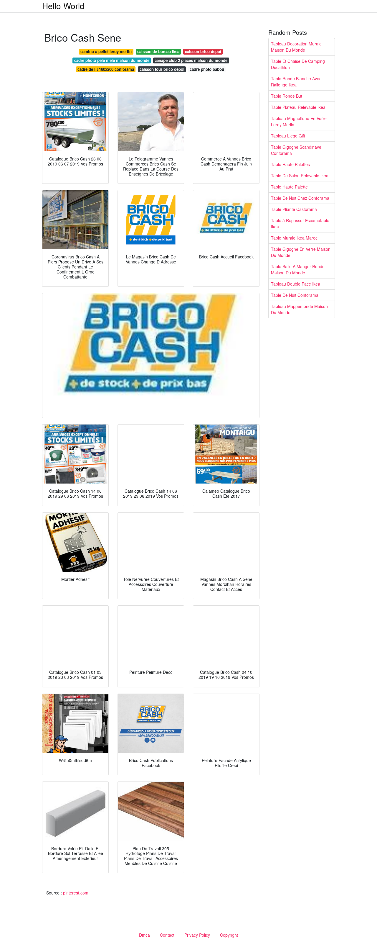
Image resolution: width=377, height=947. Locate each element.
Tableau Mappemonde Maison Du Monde (299, 309)
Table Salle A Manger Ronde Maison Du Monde (298, 269)
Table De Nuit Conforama (294, 295)
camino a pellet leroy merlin (106, 51)
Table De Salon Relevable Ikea (299, 175)
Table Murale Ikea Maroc (294, 238)
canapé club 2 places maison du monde (191, 60)
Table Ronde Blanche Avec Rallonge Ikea (296, 82)
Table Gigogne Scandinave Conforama (296, 150)
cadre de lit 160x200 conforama (105, 69)
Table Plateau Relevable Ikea (298, 107)
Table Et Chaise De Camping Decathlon (298, 64)
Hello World (63, 5)
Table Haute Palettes (290, 164)
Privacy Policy (197, 935)
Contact (167, 935)
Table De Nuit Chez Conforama (300, 198)
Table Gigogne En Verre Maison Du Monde (300, 252)
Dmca (144, 935)
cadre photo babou (207, 69)
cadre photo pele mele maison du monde (111, 60)
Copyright (229, 935)
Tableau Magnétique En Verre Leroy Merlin (299, 121)
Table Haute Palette (289, 187)
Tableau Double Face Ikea (295, 284)
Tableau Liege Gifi (288, 136)
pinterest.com (75, 893)
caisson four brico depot (162, 69)
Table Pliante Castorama (294, 209)
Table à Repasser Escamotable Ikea (300, 223)
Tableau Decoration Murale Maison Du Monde (296, 47)
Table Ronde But (286, 96)
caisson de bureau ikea (158, 51)
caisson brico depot (203, 51)
